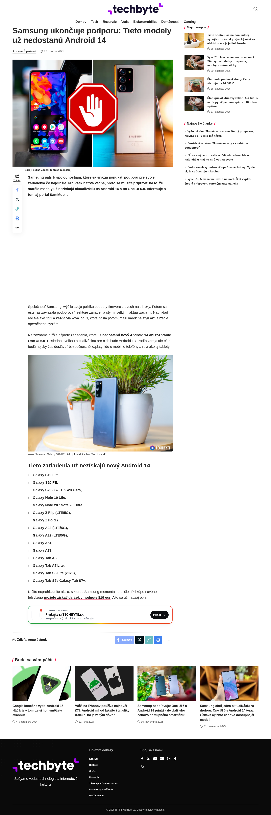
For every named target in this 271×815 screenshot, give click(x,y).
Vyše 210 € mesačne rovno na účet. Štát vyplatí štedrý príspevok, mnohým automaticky (231, 61)
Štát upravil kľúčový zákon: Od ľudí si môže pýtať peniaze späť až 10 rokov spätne (233, 102)
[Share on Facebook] (17, 189)
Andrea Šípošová (24, 51)
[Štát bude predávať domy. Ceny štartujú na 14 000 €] (194, 84)
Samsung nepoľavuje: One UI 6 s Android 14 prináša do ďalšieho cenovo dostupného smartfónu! (162, 710)
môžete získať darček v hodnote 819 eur (77, 597)
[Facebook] (142, 759)
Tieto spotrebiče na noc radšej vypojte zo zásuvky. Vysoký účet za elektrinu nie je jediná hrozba (231, 39)
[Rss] (142, 767)
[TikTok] (175, 759)
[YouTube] (155, 759)
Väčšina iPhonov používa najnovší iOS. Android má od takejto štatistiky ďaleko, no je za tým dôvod (102, 710)
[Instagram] (169, 759)
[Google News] (162, 759)
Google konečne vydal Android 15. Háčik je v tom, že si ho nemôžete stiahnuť (38, 710)
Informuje (155, 189)
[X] (148, 759)
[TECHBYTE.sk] (135, 9)
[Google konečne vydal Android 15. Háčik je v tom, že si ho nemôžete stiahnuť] (41, 683)
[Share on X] (17, 199)
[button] (256, 9)
